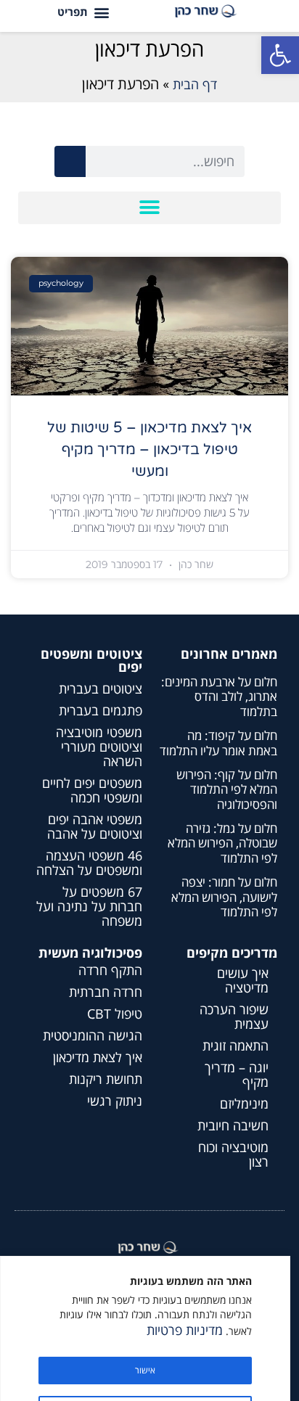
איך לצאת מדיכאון (97, 1057)
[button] (280, 55)
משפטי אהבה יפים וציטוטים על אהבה (94, 826)
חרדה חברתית (105, 992)
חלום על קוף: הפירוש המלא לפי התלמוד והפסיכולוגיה (226, 789)
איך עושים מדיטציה (243, 980)
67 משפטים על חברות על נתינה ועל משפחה (89, 906)
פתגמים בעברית (100, 710)
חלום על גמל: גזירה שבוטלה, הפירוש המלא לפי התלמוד (222, 843)
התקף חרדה (110, 970)
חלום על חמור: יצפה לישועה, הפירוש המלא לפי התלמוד (224, 897)
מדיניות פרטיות (185, 1330)
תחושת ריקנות (105, 1079)
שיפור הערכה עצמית (234, 1016)
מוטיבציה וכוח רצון (233, 1154)
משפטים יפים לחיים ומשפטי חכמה (92, 790)
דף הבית (195, 84)
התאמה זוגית (235, 1045)
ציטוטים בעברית (100, 688)
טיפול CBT (114, 1013)
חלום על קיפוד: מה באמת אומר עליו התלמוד (218, 742)
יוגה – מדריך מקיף (237, 1074)
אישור (145, 1370)
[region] (145, 1328)
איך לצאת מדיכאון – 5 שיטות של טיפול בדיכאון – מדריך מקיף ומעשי (149, 449)
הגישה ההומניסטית (92, 1035)
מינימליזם (244, 1103)
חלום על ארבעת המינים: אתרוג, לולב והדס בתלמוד (219, 696)
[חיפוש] (70, 161)
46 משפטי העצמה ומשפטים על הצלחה (89, 863)
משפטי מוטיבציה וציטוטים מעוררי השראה (99, 746)
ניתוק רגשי (114, 1100)
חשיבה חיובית (233, 1125)
